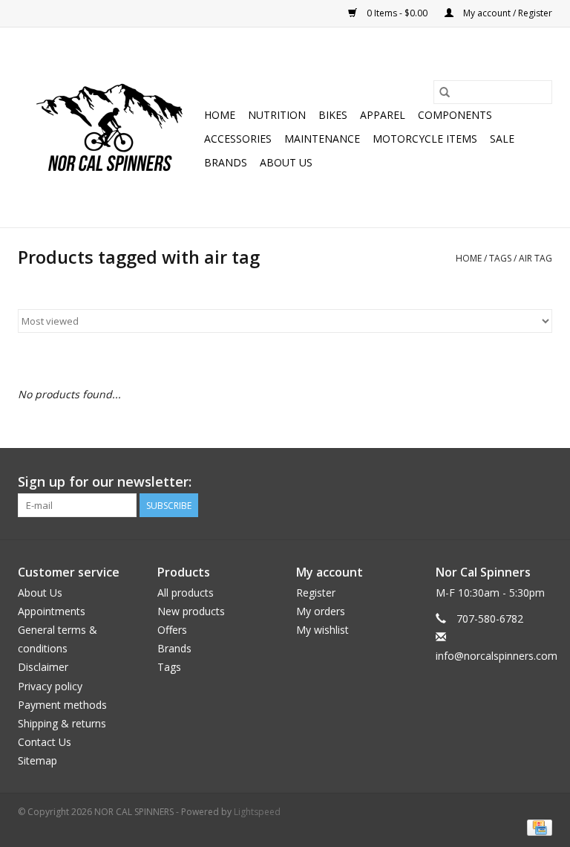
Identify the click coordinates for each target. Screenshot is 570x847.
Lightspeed (257, 811)
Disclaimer (43, 667)
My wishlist (322, 630)
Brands (225, 162)
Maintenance (322, 139)
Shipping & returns (62, 723)
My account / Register (506, 13)
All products (185, 592)
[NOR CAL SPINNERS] (109, 127)
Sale (502, 139)
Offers (172, 630)
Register (315, 592)
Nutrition (277, 115)
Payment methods (62, 705)
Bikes (332, 115)
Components (455, 115)
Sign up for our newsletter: (104, 482)
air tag (535, 258)
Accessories (238, 139)
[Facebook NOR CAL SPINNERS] (540, 482)
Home (219, 115)
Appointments (51, 611)
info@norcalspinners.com (496, 656)
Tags (500, 258)
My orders (320, 611)
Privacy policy (50, 686)
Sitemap (37, 760)
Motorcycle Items (425, 139)
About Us (286, 162)
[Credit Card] (537, 826)
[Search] (444, 92)
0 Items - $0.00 (397, 13)
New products (191, 611)
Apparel (382, 115)
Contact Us (44, 742)
